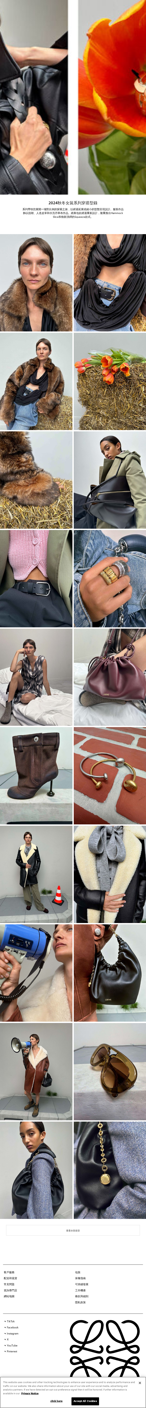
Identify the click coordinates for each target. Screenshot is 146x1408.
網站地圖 (9, 1296)
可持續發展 (81, 1284)
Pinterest (12, 1351)
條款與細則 (81, 1296)
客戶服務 (9, 1272)
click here (56, 1401)
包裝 (77, 1272)
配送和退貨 (10, 1278)
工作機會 (80, 1290)
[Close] (140, 1383)
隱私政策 (80, 1302)
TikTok (11, 1321)
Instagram (12, 1333)
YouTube (12, 1345)
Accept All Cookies (85, 1401)
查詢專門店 (10, 1290)
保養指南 (80, 1278)
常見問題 (9, 1284)
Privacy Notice (30, 1393)
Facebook (12, 1327)
